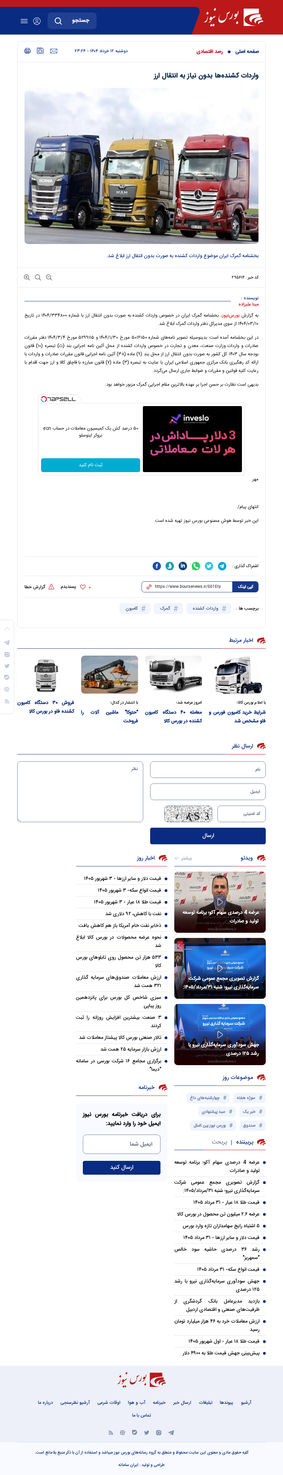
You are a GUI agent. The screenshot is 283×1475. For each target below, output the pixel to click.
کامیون (132, 608)
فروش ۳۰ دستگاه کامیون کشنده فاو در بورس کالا (45, 707)
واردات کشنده (206, 608)
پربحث (219, 1142)
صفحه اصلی (247, 52)
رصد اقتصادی (209, 52)
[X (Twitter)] (146, 1432)
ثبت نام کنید (91, 465)
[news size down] (48, 277)
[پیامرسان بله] (134, 1432)
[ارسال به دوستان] (53, 51)
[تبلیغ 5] (141, 543)
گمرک (166, 608)
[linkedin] (182, 566)
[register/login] (37, 21)
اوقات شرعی (108, 1403)
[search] (58, 21)
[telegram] (222, 566)
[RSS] (111, 1432)
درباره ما (45, 1403)
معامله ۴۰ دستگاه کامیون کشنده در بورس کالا (173, 716)
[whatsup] (196, 566)
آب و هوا (136, 1403)
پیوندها (226, 1403)
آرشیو (246, 1403)
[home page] (233, 17)
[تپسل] (43, 399)
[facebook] (156, 566)
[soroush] (169, 566)
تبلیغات (205, 1403)
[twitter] (209, 566)
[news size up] (27, 277)
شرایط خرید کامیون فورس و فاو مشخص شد (237, 716)
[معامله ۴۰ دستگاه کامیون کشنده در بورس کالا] (173, 675)
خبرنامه (159, 1403)
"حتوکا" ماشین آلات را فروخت (109, 716)
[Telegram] (171, 1432)
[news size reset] (37, 277)
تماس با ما (141, 1415)
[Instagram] (159, 1432)
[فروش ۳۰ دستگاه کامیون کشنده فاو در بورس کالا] (45, 675)
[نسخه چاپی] (27, 51)
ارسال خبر (182, 1403)
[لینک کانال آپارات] (122, 1432)
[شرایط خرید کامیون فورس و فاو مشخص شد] (237, 675)
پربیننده (244, 1142)
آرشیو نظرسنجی (75, 1403)
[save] (40, 51)
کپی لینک (245, 586)
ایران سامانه (128, 1465)
